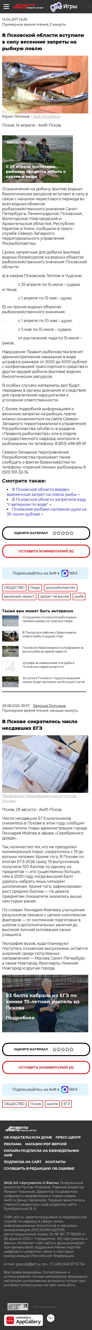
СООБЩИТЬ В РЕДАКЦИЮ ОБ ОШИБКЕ (39, 1168)
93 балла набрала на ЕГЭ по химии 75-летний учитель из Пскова (42, 1002)
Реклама (12, 1144)
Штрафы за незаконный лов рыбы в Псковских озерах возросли (48, 664)
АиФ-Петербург (47, 116)
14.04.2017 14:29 (14, 19)
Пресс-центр (68, 1137)
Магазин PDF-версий (46, 1144)
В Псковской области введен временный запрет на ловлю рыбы (42, 492)
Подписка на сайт (23, 1162)
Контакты (55, 1162)
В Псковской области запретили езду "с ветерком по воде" (46, 502)
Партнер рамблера (44, 1306)
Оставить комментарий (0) (46, 551)
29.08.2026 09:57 (15, 706)
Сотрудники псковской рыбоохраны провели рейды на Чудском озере (49, 619)
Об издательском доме (28, 1137)
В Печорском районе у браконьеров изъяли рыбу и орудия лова (49, 634)
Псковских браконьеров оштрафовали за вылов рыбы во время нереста (53, 649)
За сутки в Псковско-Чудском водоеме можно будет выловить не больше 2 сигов (53, 680)
